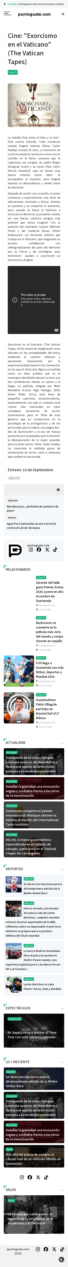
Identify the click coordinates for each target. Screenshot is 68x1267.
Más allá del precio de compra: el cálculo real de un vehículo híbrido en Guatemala (33, 1159)
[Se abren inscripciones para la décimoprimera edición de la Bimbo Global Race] (14, 884)
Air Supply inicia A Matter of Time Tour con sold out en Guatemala (32, 1034)
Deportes (29, 878)
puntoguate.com (38, 545)
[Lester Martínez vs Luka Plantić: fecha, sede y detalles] (14, 984)
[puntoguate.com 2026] (18, 1251)
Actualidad (10, 3)
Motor (9, 1149)
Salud (11, 1200)
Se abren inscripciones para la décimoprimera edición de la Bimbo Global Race (43, 888)
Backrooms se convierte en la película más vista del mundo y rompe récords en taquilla (49, 632)
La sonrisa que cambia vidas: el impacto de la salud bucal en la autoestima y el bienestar (30, 1218)
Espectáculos (15, 1018)
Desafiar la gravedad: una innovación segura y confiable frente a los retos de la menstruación (33, 791)
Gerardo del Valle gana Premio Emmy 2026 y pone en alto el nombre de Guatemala (49, 591)
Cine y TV (13, 72)
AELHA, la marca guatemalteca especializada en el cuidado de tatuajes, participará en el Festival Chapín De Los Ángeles (31, 846)
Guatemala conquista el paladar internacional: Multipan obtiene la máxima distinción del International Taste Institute (32, 817)
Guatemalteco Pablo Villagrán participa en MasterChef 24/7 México (47, 709)
